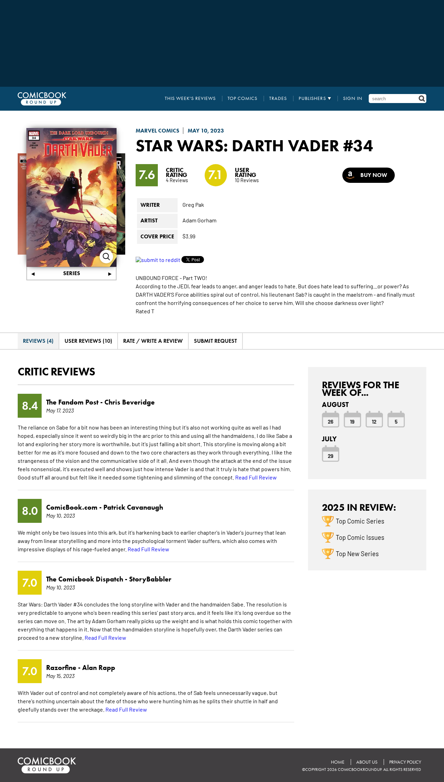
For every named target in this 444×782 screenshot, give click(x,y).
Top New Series (357, 553)
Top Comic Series (360, 521)
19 (352, 421)
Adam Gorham (199, 219)
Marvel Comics (157, 130)
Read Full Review (256, 477)
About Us (366, 762)
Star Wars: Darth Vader (237, 145)
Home (337, 762)
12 (374, 421)
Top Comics (242, 98)
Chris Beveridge (129, 402)
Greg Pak (193, 204)
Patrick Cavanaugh (133, 507)
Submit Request (215, 341)
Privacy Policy (405, 762)
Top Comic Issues (360, 537)
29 (330, 455)
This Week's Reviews (190, 98)
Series (71, 273)
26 (330, 421)
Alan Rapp (98, 667)
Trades (278, 98)
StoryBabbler (150, 579)
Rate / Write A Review (153, 341)
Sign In (352, 98)
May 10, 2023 (206, 130)
